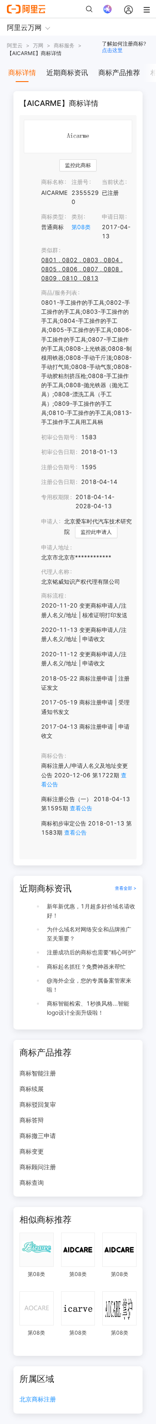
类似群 (49, 250)
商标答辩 (32, 1120)
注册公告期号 (58, 467)
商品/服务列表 (59, 292)
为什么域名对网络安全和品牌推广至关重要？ (89, 934)
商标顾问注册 (38, 1167)
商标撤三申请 (38, 1135)
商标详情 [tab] (22, 72)
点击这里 (112, 50)
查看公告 (81, 808)
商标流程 (52, 595)
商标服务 (64, 45)
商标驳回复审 (38, 1104)
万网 (38, 45)
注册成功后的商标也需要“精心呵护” (91, 952)
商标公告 (52, 755)
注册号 (80, 181)
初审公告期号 (58, 437)
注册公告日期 (58, 481)
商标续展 (32, 1088)
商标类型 (52, 216)
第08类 (81, 227)
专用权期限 (55, 496)
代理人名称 (55, 571)
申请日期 (113, 216)
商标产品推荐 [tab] (119, 72)
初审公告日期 (58, 451)
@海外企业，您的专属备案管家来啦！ (89, 985)
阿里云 (15, 45)
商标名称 (52, 181)
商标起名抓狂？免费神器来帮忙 (86, 966)
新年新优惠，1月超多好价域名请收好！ (91, 911)
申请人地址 (55, 547)
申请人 (49, 521)
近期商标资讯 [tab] (67, 72)
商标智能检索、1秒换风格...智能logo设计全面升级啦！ (88, 1008)
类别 (77, 216)
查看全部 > (125, 888)
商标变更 (32, 1151)
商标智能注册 (38, 1073)
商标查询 (32, 1182)
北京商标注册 (38, 1399)
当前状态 (113, 181)
